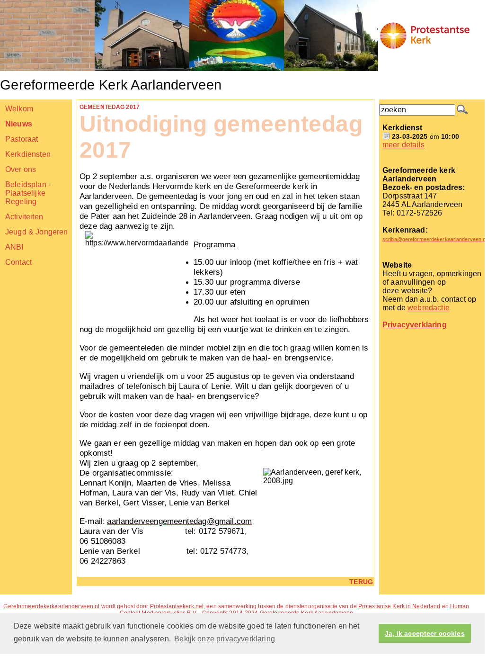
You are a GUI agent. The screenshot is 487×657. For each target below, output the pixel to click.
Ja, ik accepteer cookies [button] (424, 633)
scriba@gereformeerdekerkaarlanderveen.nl (434, 239)
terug (361, 581)
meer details (403, 145)
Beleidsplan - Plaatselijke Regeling (28, 193)
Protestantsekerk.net (177, 606)
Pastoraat (21, 139)
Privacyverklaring (414, 325)
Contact (18, 262)
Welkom (19, 109)
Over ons (20, 169)
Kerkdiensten (28, 154)
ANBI (14, 247)
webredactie (428, 308)
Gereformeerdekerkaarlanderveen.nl (51, 606)
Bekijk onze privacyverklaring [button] (224, 639)
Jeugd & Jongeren (36, 232)
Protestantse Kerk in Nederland (399, 606)
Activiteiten (24, 217)
